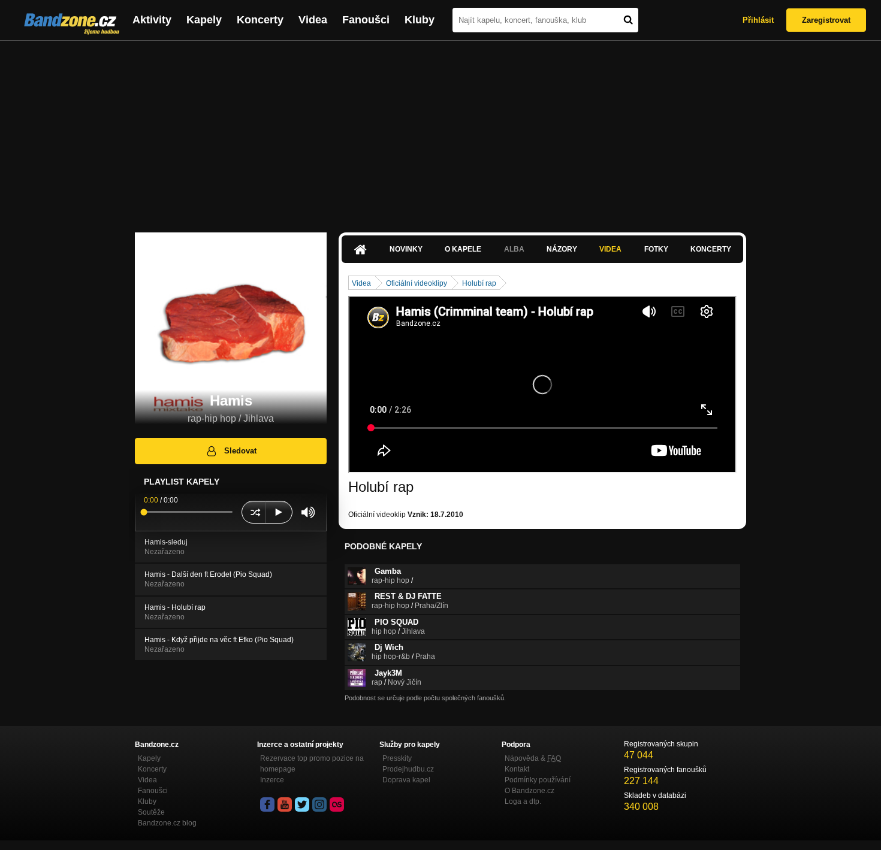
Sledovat (240, 450)
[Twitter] (302, 804)
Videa (312, 20)
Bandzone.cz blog (167, 823)
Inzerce (272, 780)
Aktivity (151, 20)
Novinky (406, 249)
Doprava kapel (406, 780)
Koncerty (260, 20)
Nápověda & (533, 758)
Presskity (397, 758)
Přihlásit (758, 20)
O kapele (463, 249)
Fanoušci (366, 20)
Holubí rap (479, 283)
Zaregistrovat (826, 20)
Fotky (656, 249)
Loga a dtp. (523, 801)
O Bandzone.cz (529, 791)
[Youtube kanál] (284, 804)
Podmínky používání (538, 780)
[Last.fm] (337, 804)
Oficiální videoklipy (416, 283)
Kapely (204, 20)
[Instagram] (319, 804)
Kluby (420, 20)
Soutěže (151, 812)
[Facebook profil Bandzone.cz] (267, 804)
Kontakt (517, 769)
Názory (562, 249)
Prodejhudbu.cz (408, 769)
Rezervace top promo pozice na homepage (312, 763)
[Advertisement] (440, 130)
